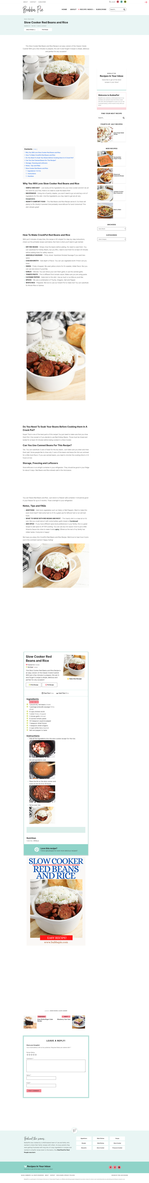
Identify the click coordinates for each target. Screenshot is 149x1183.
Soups (117, 1138)
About (25, 2)
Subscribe (42, 2)
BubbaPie (33, 9)
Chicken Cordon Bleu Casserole (118, 192)
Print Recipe (45, 29)
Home (64, 9)
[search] (124, 9)
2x (34, 702)
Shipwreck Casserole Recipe (119, 175)
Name (28, 1075)
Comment (29, 1058)
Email (28, 1083)
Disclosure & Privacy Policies (65, 1175)
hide (35, 149)
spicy (57, 529)
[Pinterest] (117, 1)
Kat (34, 25)
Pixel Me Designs (123, 1175)
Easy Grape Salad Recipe (119, 133)
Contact (33, 2)
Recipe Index (86, 9)
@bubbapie (50, 851)
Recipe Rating (30, 1052)
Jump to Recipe (30, 29)
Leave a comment (41, 25)
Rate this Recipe (75, 679)
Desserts (83, 1148)
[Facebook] (121, 1)
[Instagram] (125, 1)
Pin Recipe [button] (50, 685)
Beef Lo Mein (117, 209)
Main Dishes (54, 1010)
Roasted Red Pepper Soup (117, 157)
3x (37, 702)
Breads (84, 1143)
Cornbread (74, 521)
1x (30, 702)
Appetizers (84, 1138)
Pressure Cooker (117, 1148)
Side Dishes (100, 1143)
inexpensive (30, 199)
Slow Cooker (63, 1010)
